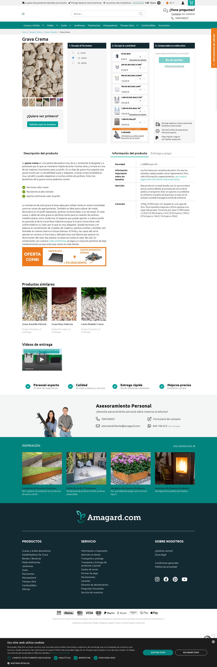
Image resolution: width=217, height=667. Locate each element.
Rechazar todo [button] (191, 652)
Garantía (85, 580)
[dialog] (108, 652)
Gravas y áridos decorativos (36, 550)
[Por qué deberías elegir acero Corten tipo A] (131, 468)
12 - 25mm (82, 58)
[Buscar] (141, 13)
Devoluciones (88, 576)
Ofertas (26, 589)
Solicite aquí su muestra (43, 124)
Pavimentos (28, 573)
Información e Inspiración (94, 550)
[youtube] (184, 579)
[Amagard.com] (23, 13)
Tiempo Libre (29, 581)
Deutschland (87, 623)
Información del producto (129, 153)
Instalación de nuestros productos (39, 488)
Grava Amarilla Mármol (34, 323)
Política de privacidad (166, 566)
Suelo (25, 569)
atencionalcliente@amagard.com (121, 425)
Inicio (24, 32)
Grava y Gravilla (51, 32)
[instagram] (157, 579)
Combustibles (29, 585)
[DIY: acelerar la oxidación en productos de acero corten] (42, 468)
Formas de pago (89, 573)
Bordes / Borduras (31, 558)
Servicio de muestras (92, 592)
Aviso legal (160, 554)
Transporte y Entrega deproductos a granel (94, 564)
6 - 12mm (82, 53)
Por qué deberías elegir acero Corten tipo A (129, 492)
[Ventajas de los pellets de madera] (175, 468)
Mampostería (29, 577)
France (118, 623)
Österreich (140, 623)
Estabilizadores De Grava (35, 554)
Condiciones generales (167, 562)
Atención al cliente (91, 554)
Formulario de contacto (167, 419)
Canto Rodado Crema (92, 323)
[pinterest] (175, 579)
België (96, 623)
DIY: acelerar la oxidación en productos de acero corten (41, 492)
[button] (72, 663)
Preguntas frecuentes (92, 588)
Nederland (76, 623)
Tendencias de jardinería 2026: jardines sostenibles (85, 492)
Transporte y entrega (92, 558)
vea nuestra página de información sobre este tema (164, 178)
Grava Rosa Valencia (62, 323)
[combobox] (104, 13)
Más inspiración (183, 446)
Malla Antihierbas (31, 562)
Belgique (103, 623)
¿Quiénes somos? (164, 550)
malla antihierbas (58, 240)
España (111, 623)
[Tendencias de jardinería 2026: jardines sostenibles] (86, 468)
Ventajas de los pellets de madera (171, 491)
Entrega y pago (161, 153)
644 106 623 (160, 425)
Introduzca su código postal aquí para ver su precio (132, 136)
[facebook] (166, 579)
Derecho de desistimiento (94, 584)
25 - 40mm (82, 63)
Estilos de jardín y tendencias (81, 488)
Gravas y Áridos (36, 32)
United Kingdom (128, 623)
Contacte (176, 13)
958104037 (182, 18)
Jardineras (27, 566)
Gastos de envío (89, 569)
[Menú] (212, 635)
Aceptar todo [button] (158, 652)
